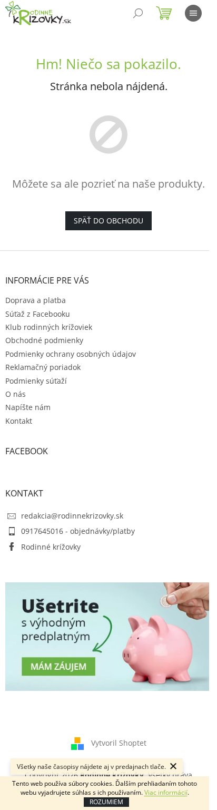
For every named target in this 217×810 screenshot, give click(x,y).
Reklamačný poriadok (43, 367)
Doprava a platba (35, 300)
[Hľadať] (138, 13)
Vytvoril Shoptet (118, 742)
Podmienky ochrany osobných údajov (70, 354)
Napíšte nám (28, 407)
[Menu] (193, 13)
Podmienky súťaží (36, 381)
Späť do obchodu (108, 221)
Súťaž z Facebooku (37, 314)
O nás (15, 394)
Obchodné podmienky (44, 340)
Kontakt (18, 421)
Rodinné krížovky (51, 547)
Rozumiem (106, 801)
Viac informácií (166, 792)
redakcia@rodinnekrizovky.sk (72, 516)
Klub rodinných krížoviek (48, 327)
